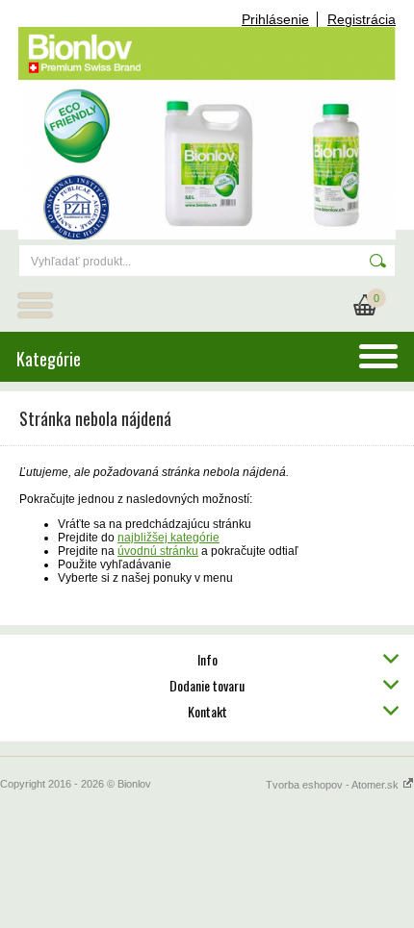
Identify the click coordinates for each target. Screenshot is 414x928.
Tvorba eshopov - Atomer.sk (333, 784)
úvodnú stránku (157, 551)
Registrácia (361, 19)
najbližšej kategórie (168, 537)
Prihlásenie (275, 19)
